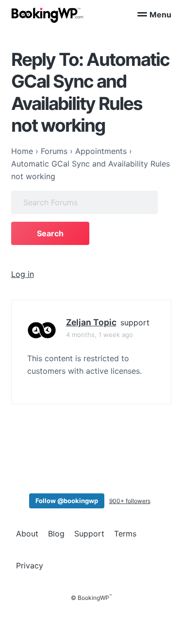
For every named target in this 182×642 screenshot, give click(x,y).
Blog (56, 533)
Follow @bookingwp (66, 500)
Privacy (29, 565)
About (27, 533)
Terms (125, 533)
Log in (22, 274)
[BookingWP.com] (47, 15)
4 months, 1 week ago (99, 334)
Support (89, 533)
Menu (160, 14)
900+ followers (129, 500)
